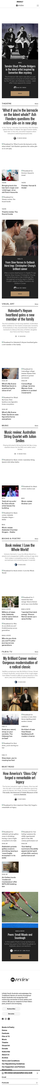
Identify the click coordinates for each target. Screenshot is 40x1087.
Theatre (5, 1042)
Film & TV (6, 1036)
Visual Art (6, 1045)
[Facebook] (3, 1019)
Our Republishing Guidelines (13, 1064)
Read (20, 93)
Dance (4, 1030)
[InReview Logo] (20, 5)
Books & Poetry (8, 1027)
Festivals (5, 1033)
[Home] (20, 1)
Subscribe (11, 1009)
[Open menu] (38, 6)
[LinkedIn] (9, 1019)
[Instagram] (6, 1019)
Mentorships (7, 1070)
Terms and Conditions (11, 1061)
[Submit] (36, 1082)
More (36, 103)
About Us (5, 1055)
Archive (5, 1058)
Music (4, 1039)
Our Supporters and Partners (13, 1067)
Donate (11, 1014)
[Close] (37, 1073)
